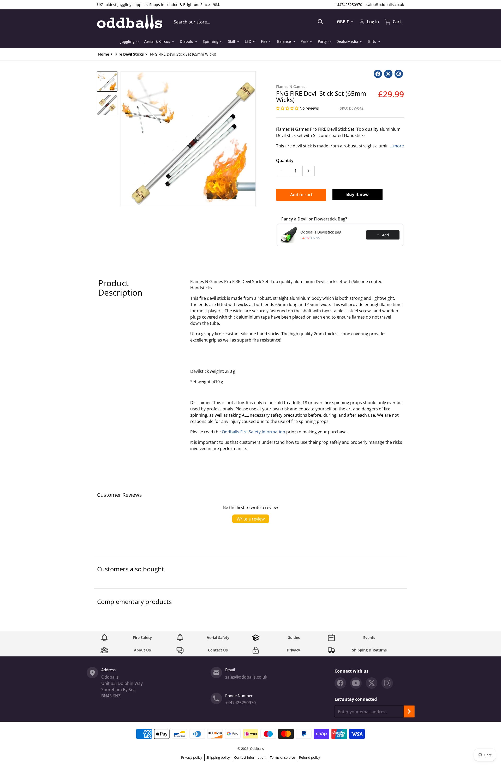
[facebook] (340, 683)
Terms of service (282, 757)
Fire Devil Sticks (129, 54)
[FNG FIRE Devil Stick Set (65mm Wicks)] (107, 81)
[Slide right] (252, 138)
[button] (288, 108)
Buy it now (357, 194)
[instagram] (387, 683)
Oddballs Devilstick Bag (320, 232)
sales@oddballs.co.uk (385, 4)
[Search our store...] (320, 21)
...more (397, 146)
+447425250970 (348, 4)
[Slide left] (124, 138)
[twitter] (371, 683)
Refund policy (309, 757)
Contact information (250, 757)
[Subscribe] (409, 711)
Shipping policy (218, 757)
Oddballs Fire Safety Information (253, 432)
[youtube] (356, 683)
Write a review (251, 519)
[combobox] (248, 21)
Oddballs (257, 748)
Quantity (285, 160)
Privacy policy (191, 757)
